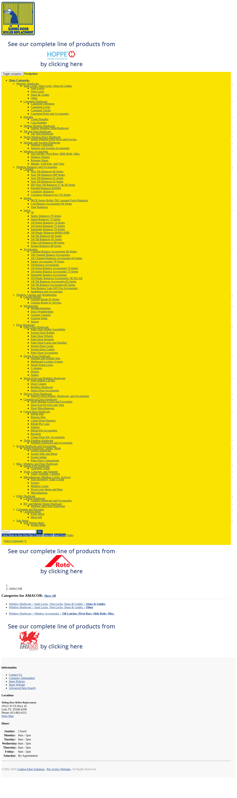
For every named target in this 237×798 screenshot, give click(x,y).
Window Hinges (40, 157)
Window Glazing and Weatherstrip (36, 294)
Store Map (7, 716)
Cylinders (36, 368)
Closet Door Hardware (37, 411)
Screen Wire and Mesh (44, 453)
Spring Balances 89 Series (46, 246)
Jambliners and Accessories (47, 291)
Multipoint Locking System (47, 361)
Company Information (22, 678)
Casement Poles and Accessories (50, 113)
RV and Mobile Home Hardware (43, 503)
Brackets (36, 433)
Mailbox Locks (40, 486)
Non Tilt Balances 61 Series (47, 178)
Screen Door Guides (43, 349)
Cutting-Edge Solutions (31, 769)
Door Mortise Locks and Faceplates (51, 401)
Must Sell (36, 517)
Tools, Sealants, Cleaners (45, 473)
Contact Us (15, 674)
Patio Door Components (45, 460)
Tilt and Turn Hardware (37, 131)
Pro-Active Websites (59, 769)
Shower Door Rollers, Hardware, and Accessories (60, 396)
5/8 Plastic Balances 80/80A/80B (50, 232)
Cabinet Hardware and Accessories (51, 500)
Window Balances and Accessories (36, 167)
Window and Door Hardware (48, 506)
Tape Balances (39, 207)
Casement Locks (40, 107)
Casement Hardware (35, 101)
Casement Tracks (41, 110)
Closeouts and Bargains (30, 509)
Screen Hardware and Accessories (36, 446)
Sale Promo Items (34, 522)
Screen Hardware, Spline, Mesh (42, 448)
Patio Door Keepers (42, 339)
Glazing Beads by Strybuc (46, 302)
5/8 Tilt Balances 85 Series (46, 239)
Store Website (17, 684)
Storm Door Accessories (45, 390)
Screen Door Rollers (43, 332)
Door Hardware (25, 324)
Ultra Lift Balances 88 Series (47, 242)
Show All (50, 596)
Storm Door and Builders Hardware (44, 378)
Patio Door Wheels (42, 336)
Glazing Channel (41, 314)
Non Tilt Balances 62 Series (47, 181)
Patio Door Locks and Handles (49, 342)
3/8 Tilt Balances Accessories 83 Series (53, 281)
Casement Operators (42, 103)
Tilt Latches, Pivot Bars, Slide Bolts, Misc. (55, 153)
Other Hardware (25, 496)
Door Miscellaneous (42, 408)
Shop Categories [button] (19, 80)
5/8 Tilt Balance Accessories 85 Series (53, 284)
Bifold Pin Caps (40, 423)
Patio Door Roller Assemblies (48, 329)
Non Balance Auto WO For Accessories (54, 288)
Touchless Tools (40, 468)
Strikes (35, 374)
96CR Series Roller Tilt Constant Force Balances (59, 200)
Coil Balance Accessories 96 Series (51, 203)
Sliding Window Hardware (39, 125)
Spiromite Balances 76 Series (48, 229)
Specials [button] (48, 535)
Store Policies (17, 681)
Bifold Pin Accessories (44, 430)
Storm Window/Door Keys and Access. (54, 139)
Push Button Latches (43, 380)
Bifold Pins (37, 413)
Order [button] (70, 535)
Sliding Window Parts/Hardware (50, 128)
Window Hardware (27, 83)
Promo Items (38, 525)
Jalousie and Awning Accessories (50, 148)
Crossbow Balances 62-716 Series (51, 194)
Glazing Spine (39, 318)
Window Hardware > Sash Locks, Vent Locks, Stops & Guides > (57, 603)
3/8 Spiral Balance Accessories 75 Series (54, 271)
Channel (28, 169)
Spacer (35, 321)
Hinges (35, 371)
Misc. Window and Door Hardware (37, 463)
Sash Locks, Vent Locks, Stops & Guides (48, 85)
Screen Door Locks (42, 346)
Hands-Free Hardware (37, 466)
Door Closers (38, 383)
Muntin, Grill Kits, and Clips (47, 163)
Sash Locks (37, 88)
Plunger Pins (38, 417)
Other (34, 98)
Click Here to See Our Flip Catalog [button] (22, 535)
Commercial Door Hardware (40, 399)
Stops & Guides (40, 94)
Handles (28, 117)
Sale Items (22, 520)
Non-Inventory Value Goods (47, 479)
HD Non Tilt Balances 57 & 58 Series (53, 184)
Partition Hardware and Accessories (51, 442)
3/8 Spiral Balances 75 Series (48, 226)
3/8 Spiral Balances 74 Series (48, 222)
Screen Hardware (41, 450)
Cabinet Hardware (34, 498)
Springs (35, 427)
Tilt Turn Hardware (42, 133)
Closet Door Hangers (43, 420)
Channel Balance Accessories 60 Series (54, 251)
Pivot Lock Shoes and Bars (47, 489)
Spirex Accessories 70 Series (47, 261)
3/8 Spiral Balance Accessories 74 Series (54, 268)
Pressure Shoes (39, 160)
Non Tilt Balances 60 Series (47, 171)
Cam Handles (39, 122)
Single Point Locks (42, 364)
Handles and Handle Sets (45, 358)
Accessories (30, 249)
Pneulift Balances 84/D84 (46, 188)
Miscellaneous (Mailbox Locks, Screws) (47, 477)
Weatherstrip (31, 306)
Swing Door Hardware (37, 356)
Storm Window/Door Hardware (42, 137)
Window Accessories (36, 151)
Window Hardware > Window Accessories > (61, 613)
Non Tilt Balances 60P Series (48, 174)
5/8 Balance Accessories (45, 264)
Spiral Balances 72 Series (45, 219)
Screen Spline (39, 457)
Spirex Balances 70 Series (46, 216)
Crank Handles (39, 119)
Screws (35, 482)
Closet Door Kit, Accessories (48, 437)
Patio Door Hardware (36, 327)
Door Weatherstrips (42, 311)
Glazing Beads (32, 297)
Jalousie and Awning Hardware (42, 142)
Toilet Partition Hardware (38, 440)
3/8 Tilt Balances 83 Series (46, 236)
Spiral (27, 210)
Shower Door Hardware (38, 393)
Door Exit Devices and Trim (47, 405)
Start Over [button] (60, 535)
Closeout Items (32, 511)
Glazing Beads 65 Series (45, 299)
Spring (27, 198)
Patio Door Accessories (44, 352)
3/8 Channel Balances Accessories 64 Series (56, 258)
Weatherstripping (41, 308)
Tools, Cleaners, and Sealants (41, 471)
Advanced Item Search (22, 688)
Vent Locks (37, 91)
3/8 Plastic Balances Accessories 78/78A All (56, 278)
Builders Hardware (42, 387)
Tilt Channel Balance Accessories (50, 254)
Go (39, 531)
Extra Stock (37, 513)
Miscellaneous (39, 492)
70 (32, 212)
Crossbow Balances (42, 191)
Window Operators (42, 144)
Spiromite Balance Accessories (49, 274)
